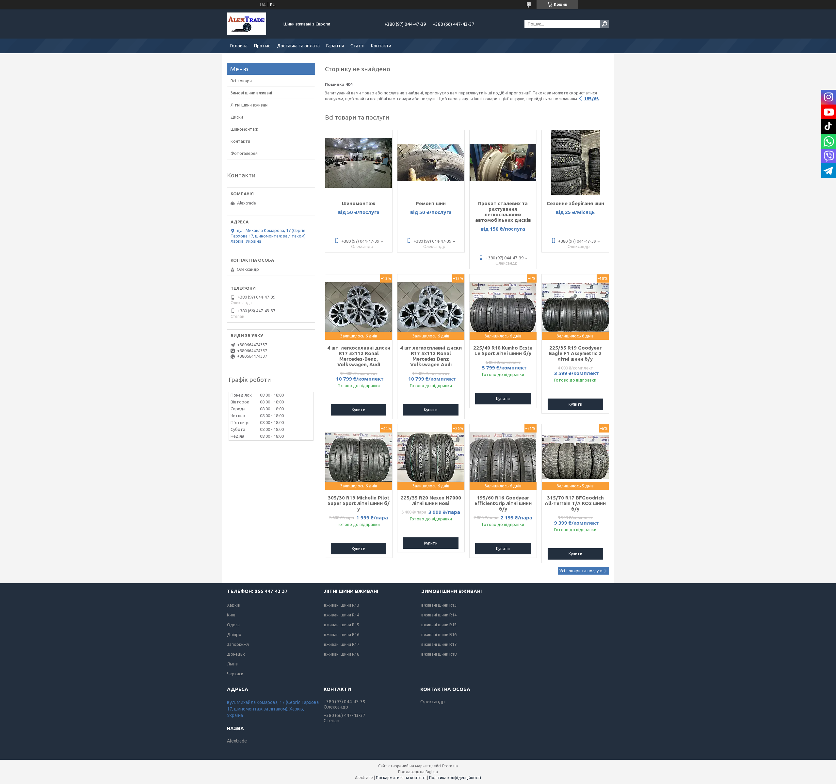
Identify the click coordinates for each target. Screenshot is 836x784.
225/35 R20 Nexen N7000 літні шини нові (431, 500)
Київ (231, 614)
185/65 (591, 98)
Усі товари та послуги (581, 570)
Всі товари (241, 80)
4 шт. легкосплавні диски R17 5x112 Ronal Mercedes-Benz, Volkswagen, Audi (358, 356)
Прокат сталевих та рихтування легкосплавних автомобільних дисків (503, 212)
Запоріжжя (238, 644)
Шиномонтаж (359, 203)
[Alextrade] (251, 23)
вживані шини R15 (341, 624)
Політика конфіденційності (455, 778)
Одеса (233, 624)
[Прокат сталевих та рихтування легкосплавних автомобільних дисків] (503, 162)
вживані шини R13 (341, 605)
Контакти (381, 45)
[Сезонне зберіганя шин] (575, 162)
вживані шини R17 (341, 644)
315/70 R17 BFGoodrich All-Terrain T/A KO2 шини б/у (575, 503)
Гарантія (335, 45)
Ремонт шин (431, 203)
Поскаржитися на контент (401, 778)
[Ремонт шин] (430, 162)
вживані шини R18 (341, 654)
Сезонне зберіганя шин (575, 203)
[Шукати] (604, 24)
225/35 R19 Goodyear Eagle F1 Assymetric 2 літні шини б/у (575, 353)
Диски (237, 117)
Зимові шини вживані (251, 92)
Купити (358, 409)
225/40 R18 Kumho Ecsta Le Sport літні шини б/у (503, 350)
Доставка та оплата (298, 45)
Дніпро (234, 634)
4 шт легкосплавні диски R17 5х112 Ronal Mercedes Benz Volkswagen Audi (431, 356)
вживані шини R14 (341, 614)
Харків (233, 605)
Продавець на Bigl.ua (418, 772)
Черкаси (235, 673)
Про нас (262, 45)
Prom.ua (450, 766)
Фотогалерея (244, 153)
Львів (232, 664)
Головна (239, 45)
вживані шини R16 (341, 634)
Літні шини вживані (249, 105)
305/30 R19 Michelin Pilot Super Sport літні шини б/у (359, 503)
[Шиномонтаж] (358, 162)
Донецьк (236, 654)
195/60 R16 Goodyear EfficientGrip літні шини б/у (503, 503)
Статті (357, 45)
